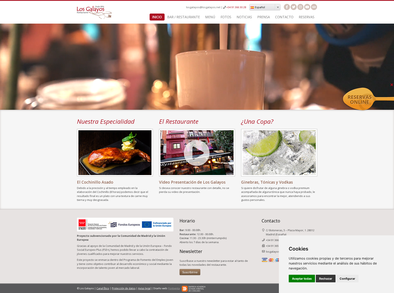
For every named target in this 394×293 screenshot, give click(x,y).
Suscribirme (190, 272)
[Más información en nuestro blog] (279, 153)
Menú (210, 17)
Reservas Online (383, 90)
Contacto (284, 17)
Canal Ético (102, 288)
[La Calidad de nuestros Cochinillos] (115, 153)
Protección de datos (123, 288)
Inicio (157, 17)
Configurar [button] (347, 278)
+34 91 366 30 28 (236, 7)
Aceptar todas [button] (302, 278)
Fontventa (174, 288)
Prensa (263, 17)
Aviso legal (144, 288)
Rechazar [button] (325, 278)
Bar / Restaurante (183, 17)
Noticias (244, 17)
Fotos (226, 17)
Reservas (306, 17)
